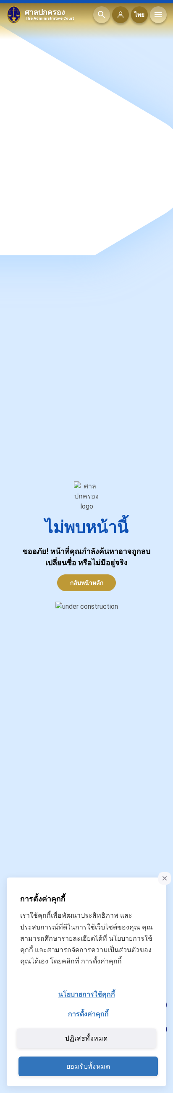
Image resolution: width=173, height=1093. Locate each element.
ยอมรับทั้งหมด (88, 1066)
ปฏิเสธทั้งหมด (86, 1038)
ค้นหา (101, 14)
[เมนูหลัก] (158, 14)
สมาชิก (120, 14)
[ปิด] (164, 878)
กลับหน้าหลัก (86, 582)
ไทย (139, 14)
